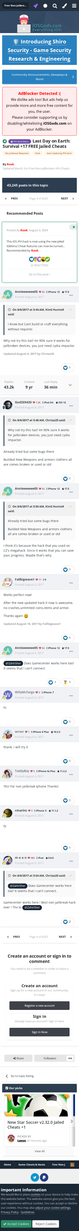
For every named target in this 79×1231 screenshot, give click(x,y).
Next (64, 198)
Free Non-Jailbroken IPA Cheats (49, 168)
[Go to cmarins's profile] (8, 813)
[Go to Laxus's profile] (11, 1138)
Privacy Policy (10, 1212)
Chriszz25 (51, 420)
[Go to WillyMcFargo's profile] (8, 694)
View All (40, 1151)
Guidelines (27, 1212)
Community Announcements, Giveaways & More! (39, 77)
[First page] (6, 198)
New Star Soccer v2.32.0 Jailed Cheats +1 (35, 1125)
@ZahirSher (13, 663)
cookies (35, 1194)
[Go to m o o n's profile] (8, 860)
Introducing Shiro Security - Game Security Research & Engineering (39, 50)
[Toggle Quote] (10, 309)
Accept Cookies (17, 1224)
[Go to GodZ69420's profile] (8, 404)
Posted (29, 297)
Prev (14, 198)
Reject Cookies (46, 1224)
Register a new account (40, 1005)
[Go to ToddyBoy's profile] (8, 773)
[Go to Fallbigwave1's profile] (8, 582)
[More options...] (71, 295)
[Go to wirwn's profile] (8, 734)
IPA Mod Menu (21, 141)
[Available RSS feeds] (72, 1164)
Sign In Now (39, 1032)
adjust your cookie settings (52, 1208)
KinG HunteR (54, 310)
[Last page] (73, 198)
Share (20, 1058)
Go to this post (39, 274)
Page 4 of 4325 (39, 198)
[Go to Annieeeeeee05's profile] (8, 294)
